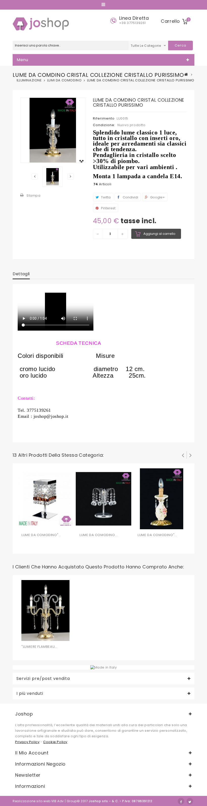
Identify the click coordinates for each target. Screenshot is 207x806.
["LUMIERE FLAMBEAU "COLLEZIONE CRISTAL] (45, 610)
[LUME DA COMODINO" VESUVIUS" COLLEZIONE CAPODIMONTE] (161, 498)
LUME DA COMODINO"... (41, 535)
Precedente (35, 176)
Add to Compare (36, 524)
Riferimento (104, 118)
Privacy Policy (27, 742)
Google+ (157, 197)
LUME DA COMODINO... (99, 535)
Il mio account (31, 753)
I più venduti (29, 693)
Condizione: (104, 125)
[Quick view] (46, 524)
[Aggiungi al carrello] (26, 524)
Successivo (70, 176)
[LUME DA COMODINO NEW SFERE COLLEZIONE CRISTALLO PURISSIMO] (103, 498)
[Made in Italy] (103, 667)
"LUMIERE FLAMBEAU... (39, 646)
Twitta (105, 197)
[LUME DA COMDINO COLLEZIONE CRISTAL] (52, 176)
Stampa (34, 195)
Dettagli (21, 274)
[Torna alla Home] (186, 74)
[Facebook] (181, 801)
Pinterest (107, 208)
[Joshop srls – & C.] (42, 24)
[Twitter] (190, 801)
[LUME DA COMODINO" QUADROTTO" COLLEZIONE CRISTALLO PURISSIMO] (45, 498)
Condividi (130, 197)
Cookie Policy (55, 742)
